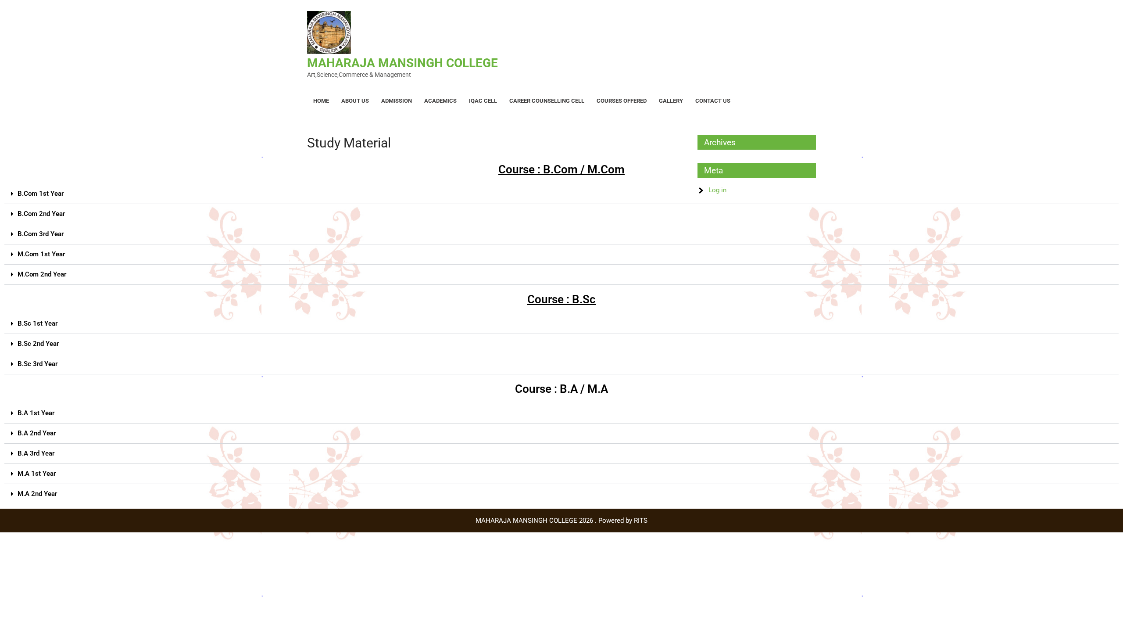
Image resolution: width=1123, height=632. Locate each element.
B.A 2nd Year (37, 433)
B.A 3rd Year (36, 453)
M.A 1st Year (37, 474)
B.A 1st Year (36, 413)
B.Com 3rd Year (41, 234)
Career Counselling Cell (546, 100)
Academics (440, 100)
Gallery (671, 100)
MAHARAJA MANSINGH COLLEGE (402, 63)
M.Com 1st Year (41, 254)
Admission (396, 100)
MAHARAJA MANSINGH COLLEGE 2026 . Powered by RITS (561, 520)
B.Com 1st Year (41, 194)
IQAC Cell (483, 100)
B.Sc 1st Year (37, 323)
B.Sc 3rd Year (37, 364)
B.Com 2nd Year (41, 214)
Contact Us (712, 100)
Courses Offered (622, 100)
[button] (561, 194)
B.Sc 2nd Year (38, 344)
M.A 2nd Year (37, 494)
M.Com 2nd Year (42, 274)
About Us (355, 100)
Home (321, 100)
